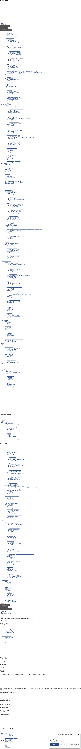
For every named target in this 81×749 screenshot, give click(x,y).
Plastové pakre (10, 152)
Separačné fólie (10, 100)
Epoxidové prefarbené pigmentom (16, 42)
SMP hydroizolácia (13, 117)
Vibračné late (7, 171)
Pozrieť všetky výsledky (6, 29)
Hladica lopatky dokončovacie (13, 93)
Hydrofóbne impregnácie (14, 136)
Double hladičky (8, 169)
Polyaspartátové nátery (14, 60)
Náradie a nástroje (11, 96)
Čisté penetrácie (12, 40)
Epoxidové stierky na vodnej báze (16, 48)
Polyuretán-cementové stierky (15, 52)
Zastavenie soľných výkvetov (15, 123)
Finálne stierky (12, 110)
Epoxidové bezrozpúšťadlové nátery (16, 57)
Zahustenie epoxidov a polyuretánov (14, 62)
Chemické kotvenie (11, 138)
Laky (8, 64)
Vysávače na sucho (11, 177)
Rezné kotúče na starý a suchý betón (14, 98)
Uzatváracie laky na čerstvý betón (14, 73)
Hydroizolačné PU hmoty (12, 148)
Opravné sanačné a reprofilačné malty (17, 107)
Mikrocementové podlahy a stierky (12, 79)
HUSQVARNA (7, 174)
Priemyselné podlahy (6, 32)
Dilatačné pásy (10, 88)
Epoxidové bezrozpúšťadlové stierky (16, 47)
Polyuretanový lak (13, 66)
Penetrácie (9, 39)
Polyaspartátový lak (13, 67)
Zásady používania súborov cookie (59, 747)
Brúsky (8, 175)
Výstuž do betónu (8, 74)
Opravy (8, 359)
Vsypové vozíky (8, 170)
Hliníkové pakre (10, 150)
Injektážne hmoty (10, 124)
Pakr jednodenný (10, 151)
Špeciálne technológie (6, 104)
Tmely (8, 102)
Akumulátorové (10, 168)
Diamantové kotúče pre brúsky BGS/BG (13, 181)
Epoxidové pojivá (12, 45)
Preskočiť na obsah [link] (4, 0)
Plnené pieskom (12, 41)
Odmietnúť (63, 744)
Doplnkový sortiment (9, 87)
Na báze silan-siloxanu (14, 129)
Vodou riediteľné (12, 44)
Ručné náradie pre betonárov (13, 99)
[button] (78, 734)
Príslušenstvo (10, 162)
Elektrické (9, 167)
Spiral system (12, 132)
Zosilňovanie (9, 361)
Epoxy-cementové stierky (14, 51)
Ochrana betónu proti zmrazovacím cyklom (15, 70)
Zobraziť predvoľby (74, 744)
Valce (8, 103)
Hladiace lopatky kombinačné (13, 92)
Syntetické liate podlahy (9, 38)
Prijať (54, 744)
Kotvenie (9, 357)
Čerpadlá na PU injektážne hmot (13, 161)
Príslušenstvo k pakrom (12, 154)
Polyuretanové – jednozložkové (15, 126)
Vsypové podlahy (8, 33)
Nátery (8, 55)
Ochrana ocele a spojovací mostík (16, 109)
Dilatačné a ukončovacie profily (11, 78)
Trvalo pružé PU (12, 141)
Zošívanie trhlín (10, 133)
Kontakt (4, 363)
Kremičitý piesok (10, 94)
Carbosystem (12, 131)
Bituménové (11, 116)
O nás (3, 343)
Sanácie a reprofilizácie (11, 360)
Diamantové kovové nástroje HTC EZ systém (14, 182)
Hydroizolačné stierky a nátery (13, 112)
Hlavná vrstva (10, 81)
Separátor (9, 180)
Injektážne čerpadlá (9, 157)
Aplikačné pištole (10, 145)
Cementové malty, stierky (12, 106)
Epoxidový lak (12, 65)
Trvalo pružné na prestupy (14, 142)
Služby (3, 344)
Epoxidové (11, 125)
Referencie (4, 345)
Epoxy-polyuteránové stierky (15, 53)
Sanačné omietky (12, 120)
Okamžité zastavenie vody (14, 143)
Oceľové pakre (10, 149)
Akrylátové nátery (13, 61)
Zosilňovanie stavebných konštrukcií (14, 130)
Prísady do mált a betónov (14, 111)
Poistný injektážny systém (12, 155)
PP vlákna (9, 77)
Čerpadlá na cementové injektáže (14, 159)
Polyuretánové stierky (14, 49)
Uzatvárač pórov (10, 83)
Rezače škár (9, 176)
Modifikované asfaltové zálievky (11, 86)
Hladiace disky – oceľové (12, 91)
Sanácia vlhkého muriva (11, 119)
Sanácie (6, 105)
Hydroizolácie (10, 355)
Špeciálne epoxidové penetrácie (13, 144)
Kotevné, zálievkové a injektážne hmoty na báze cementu (18, 118)
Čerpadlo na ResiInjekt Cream (13, 158)
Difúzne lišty (9, 156)
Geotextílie (9, 90)
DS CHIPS (7, 85)
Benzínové (9, 165)
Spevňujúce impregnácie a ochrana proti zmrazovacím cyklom (21, 137)
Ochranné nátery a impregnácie (11, 68)
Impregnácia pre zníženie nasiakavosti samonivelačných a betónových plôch (22, 71)
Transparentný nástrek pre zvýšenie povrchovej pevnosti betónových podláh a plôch (24, 72)
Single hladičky (7, 164)
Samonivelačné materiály (12, 35)
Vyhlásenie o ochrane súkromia (71, 747)
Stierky (8, 46)
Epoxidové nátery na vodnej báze (16, 58)
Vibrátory (7, 172)
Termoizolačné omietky (14, 122)
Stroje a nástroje (5, 163)
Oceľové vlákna (10, 75)
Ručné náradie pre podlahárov (11, 184)
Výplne (8, 139)
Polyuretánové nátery (13, 59)
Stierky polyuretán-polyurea (15, 54)
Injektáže (6, 146)
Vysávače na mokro (11, 178)
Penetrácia (9, 36)
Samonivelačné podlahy (9, 34)
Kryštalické (11, 113)
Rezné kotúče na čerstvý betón (13, 97)
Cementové (11, 115)
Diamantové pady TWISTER (10, 183)
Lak (7, 84)
